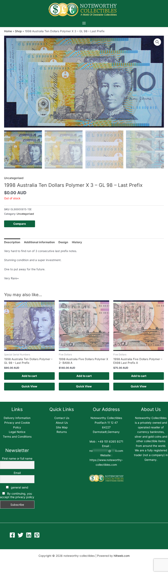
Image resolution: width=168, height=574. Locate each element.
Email (17, 473)
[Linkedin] (29, 535)
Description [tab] (12, 242)
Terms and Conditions (17, 436)
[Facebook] (12, 535)
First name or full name (17, 458)
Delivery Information (17, 418)
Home (8, 31)
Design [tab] (63, 242)
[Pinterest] (37, 535)
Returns (62, 432)
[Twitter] (20, 535)
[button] (157, 42)
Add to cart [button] (29, 376)
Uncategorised (13, 178)
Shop (18, 31)
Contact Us (61, 418)
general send (19, 487)
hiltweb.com (122, 555)
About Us (62, 422)
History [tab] (77, 242)
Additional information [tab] (39, 242)
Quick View (29, 386)
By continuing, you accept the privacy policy (17, 495)
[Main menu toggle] (84, 23)
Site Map (62, 427)
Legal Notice (17, 432)
